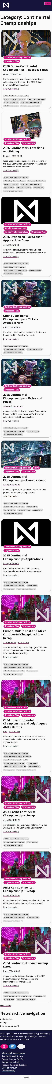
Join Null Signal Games (12, 1056)
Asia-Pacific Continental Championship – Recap (20, 813)
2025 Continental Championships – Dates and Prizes (22, 398)
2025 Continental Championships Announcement (25, 478)
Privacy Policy (8, 1071)
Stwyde (6, 156)
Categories (7, 1019)
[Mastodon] (12, 1046)
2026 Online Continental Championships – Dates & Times (25, 67)
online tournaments (35, 349)
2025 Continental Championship (16, 346)
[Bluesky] (21, 1046)
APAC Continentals (11, 102)
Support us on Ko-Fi (11, 1062)
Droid (5, 327)
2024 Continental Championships (17, 664)
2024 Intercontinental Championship (18, 757)
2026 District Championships (15, 267)
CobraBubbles (9, 642)
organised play (10, 510)
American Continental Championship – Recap (19, 889)
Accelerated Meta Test (15, 707)
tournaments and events (30, 106)
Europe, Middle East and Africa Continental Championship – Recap (24, 634)
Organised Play (11, 61)
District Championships (15, 228)
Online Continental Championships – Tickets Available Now (20, 319)
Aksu (5, 245)
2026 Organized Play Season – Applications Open (24, 238)
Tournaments (28, 143)
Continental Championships (17, 57)
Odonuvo (7, 406)
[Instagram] (4, 1046)
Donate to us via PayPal (12, 1059)
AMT (25, 760)
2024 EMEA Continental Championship (18, 667)
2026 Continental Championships (17, 96)
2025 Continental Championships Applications (23, 557)
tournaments (39, 188)
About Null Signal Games (13, 1053)
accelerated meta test (13, 760)
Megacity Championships (16, 232)
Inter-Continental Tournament (15, 766)
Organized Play (35, 270)
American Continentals (37, 99)
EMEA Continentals (11, 106)
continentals (9, 188)
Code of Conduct (9, 1068)
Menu (47, 3)
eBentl (6, 74)
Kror (5, 732)
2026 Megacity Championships (16, 270)
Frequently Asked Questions (14, 1065)
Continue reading (11, 89)
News (36, 468)
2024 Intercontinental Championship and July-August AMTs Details (25, 723)
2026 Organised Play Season (15, 99)
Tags (4, 1022)
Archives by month (10, 1026)
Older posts (5, 1006)
